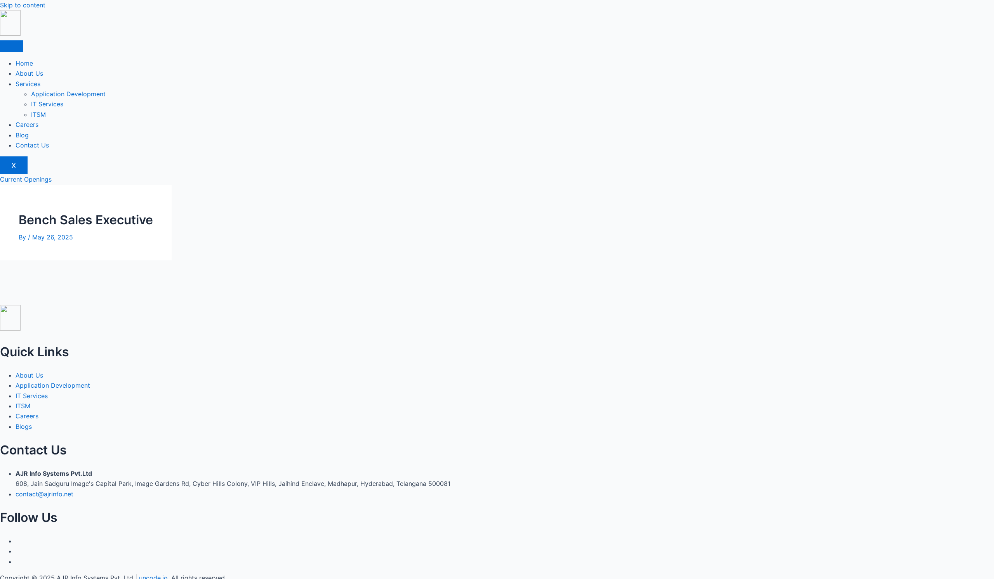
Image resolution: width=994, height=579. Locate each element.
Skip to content (22, 5)
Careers (27, 124)
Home (24, 63)
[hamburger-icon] (11, 46)
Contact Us (32, 145)
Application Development (68, 94)
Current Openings (26, 179)
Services (28, 84)
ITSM (38, 114)
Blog (22, 135)
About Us (29, 73)
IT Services (47, 104)
